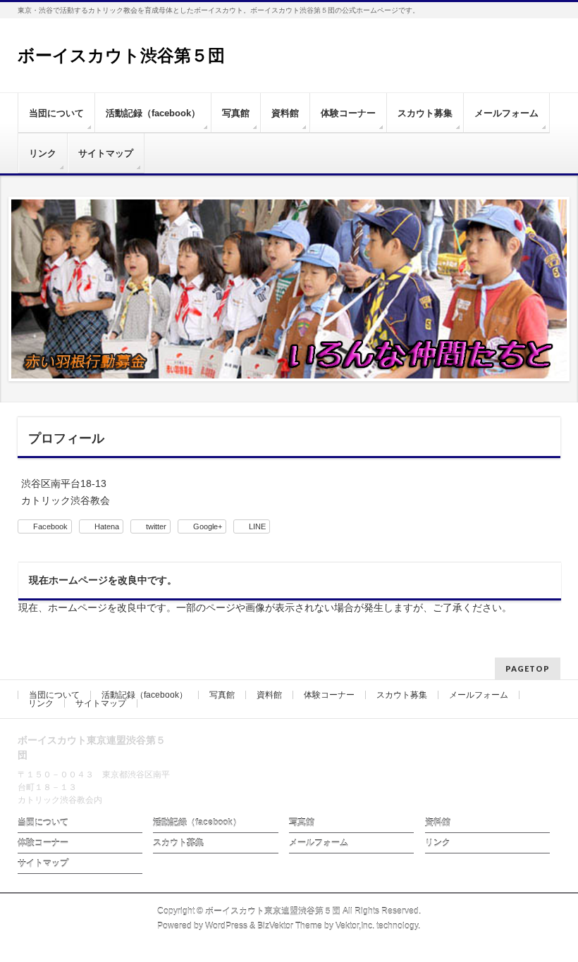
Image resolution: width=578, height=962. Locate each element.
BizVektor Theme (289, 926)
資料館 (269, 695)
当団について (54, 695)
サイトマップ (100, 703)
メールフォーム (478, 695)
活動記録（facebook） (144, 695)
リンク (41, 703)
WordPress (226, 926)
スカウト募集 (401, 695)
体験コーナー (329, 695)
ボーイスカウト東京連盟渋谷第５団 (272, 911)
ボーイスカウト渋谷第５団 (121, 55)
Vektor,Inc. (355, 926)
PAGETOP (527, 668)
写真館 (222, 695)
